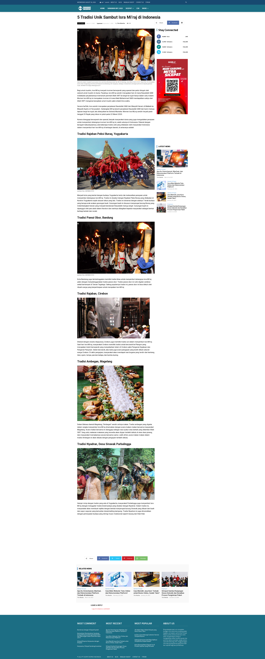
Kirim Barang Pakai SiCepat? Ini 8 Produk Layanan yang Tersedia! (145, 645)
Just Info (81, 23)
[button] (186, 2)
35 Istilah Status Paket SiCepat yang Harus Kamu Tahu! (145, 630)
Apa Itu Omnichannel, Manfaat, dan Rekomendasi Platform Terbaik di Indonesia (170, 173)
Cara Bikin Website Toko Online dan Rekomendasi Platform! (175, 185)
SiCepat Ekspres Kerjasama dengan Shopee (88, 642)
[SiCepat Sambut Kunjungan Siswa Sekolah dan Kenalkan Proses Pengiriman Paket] (161, 208)
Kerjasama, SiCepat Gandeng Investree (89, 646)
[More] (182, 23)
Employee (170, 204)
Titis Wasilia (121, 23)
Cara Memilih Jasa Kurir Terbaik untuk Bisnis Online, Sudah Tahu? (176, 196)
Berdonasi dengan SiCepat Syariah (88, 630)
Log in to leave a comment (101, 609)
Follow (185, 41)
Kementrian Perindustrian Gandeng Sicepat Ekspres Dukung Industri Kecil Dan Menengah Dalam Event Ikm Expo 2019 (89, 635)
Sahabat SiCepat (161, 169)
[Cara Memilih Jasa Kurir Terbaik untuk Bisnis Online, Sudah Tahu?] (161, 196)
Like (186, 36)
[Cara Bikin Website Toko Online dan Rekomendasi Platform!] (161, 185)
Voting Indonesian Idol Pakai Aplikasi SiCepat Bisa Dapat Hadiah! (146, 640)
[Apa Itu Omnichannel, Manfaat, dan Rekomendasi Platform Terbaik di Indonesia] (172, 158)
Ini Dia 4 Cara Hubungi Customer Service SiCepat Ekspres (147, 635)
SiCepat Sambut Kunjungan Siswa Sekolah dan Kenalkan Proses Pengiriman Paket (177, 207)
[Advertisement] (115, 532)
